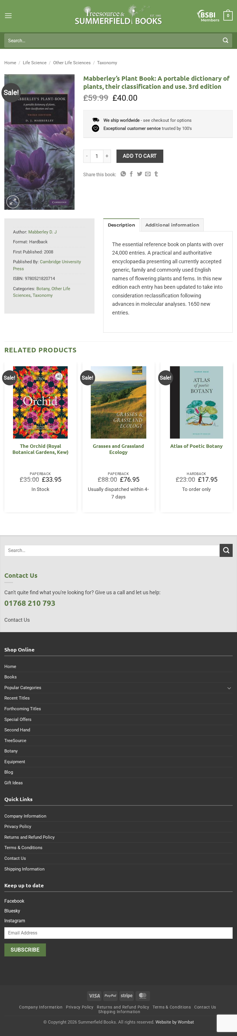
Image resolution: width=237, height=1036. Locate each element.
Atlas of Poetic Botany (196, 446)
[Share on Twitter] (139, 174)
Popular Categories (22, 687)
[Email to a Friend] (148, 174)
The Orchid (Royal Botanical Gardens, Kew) (40, 449)
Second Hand (17, 730)
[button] (8, 16)
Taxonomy (107, 62)
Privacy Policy (17, 826)
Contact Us (15, 858)
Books (10, 677)
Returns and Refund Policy (29, 837)
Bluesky (12, 911)
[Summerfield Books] (118, 14)
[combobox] (118, 40)
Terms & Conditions (23, 847)
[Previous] (4, 439)
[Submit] (226, 40)
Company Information (25, 816)
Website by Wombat (174, 1022)
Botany (42, 288)
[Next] (232, 439)
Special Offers (18, 719)
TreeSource (15, 740)
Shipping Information (24, 869)
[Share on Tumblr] (156, 174)
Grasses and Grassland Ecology (118, 449)
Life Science (35, 62)
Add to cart (140, 156)
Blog (8, 772)
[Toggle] (229, 688)
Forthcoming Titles (22, 708)
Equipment (14, 761)
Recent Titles (17, 698)
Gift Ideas (13, 782)
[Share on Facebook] (131, 174)
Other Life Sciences (72, 62)
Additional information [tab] (172, 225)
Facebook (14, 901)
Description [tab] (121, 225)
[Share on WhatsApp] (123, 174)
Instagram (14, 920)
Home (10, 62)
